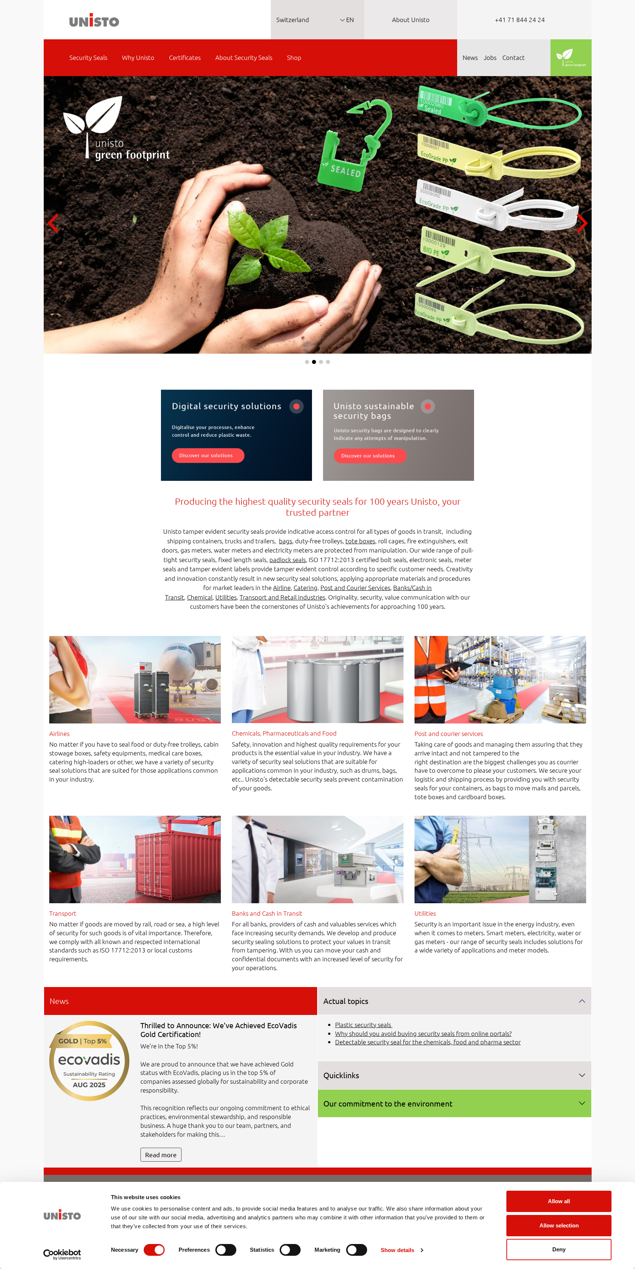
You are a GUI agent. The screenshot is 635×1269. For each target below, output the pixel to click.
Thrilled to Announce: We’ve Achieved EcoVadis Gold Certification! (218, 1029)
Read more (161, 1154)
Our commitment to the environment (387, 1103)
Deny (559, 1249)
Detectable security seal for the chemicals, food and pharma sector (428, 1042)
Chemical (199, 597)
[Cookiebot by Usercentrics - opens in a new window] (62, 1254)
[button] (307, 362)
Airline (282, 587)
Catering (306, 587)
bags (285, 541)
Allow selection (559, 1225)
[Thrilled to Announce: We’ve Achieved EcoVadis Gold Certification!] (89, 1060)
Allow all (559, 1201)
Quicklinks (341, 1075)
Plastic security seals (363, 1024)
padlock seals (287, 559)
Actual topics (345, 1000)
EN (349, 19)
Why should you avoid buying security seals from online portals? (423, 1033)
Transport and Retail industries (282, 597)
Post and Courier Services (355, 587)
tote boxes (360, 541)
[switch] (225, 1250)
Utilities (226, 597)
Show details (397, 1250)
